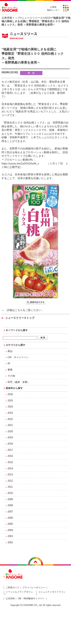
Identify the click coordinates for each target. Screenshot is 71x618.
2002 (10, 542)
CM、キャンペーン (18, 357)
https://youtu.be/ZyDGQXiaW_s (20, 163)
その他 (11, 376)
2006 (10, 518)
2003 (10, 536)
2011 (10, 487)
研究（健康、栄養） (19, 382)
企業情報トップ (11, 17)
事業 (10, 369)
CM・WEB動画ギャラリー (31, 598)
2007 (10, 511)
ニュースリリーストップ (19, 317)
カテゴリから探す (15, 345)
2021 (10, 425)
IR (9, 363)
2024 (10, 406)
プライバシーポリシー (33, 587)
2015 (10, 462)
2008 (10, 505)
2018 (10, 443)
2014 (10, 468)
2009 (10, 499)
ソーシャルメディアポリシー (18, 593)
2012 (10, 481)
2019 (10, 437)
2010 (10, 493)
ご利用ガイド (12, 587)
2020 (10, 431)
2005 (10, 524)
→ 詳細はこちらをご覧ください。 (23, 310)
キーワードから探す (17, 330)
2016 (10, 456)
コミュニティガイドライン (52, 591)
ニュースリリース (32, 17)
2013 (10, 474)
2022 (47, 17)
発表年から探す (14, 388)
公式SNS (10, 598)
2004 (10, 530)
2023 (10, 413)
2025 (10, 400)
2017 (10, 450)
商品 (10, 351)
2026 (10, 394)
